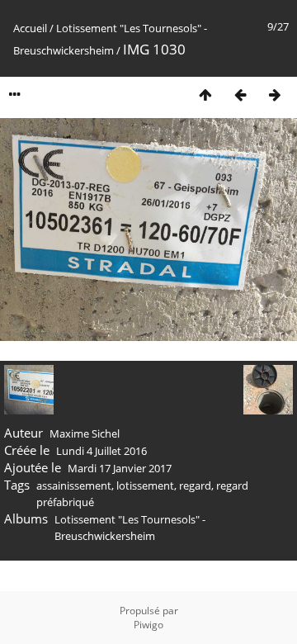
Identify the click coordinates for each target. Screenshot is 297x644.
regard (195, 485)
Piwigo (148, 625)
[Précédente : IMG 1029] (240, 94)
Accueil (30, 28)
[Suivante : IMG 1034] (274, 94)
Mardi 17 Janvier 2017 (120, 468)
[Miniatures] (205, 94)
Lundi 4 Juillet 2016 (101, 450)
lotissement (145, 485)
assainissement (73, 485)
